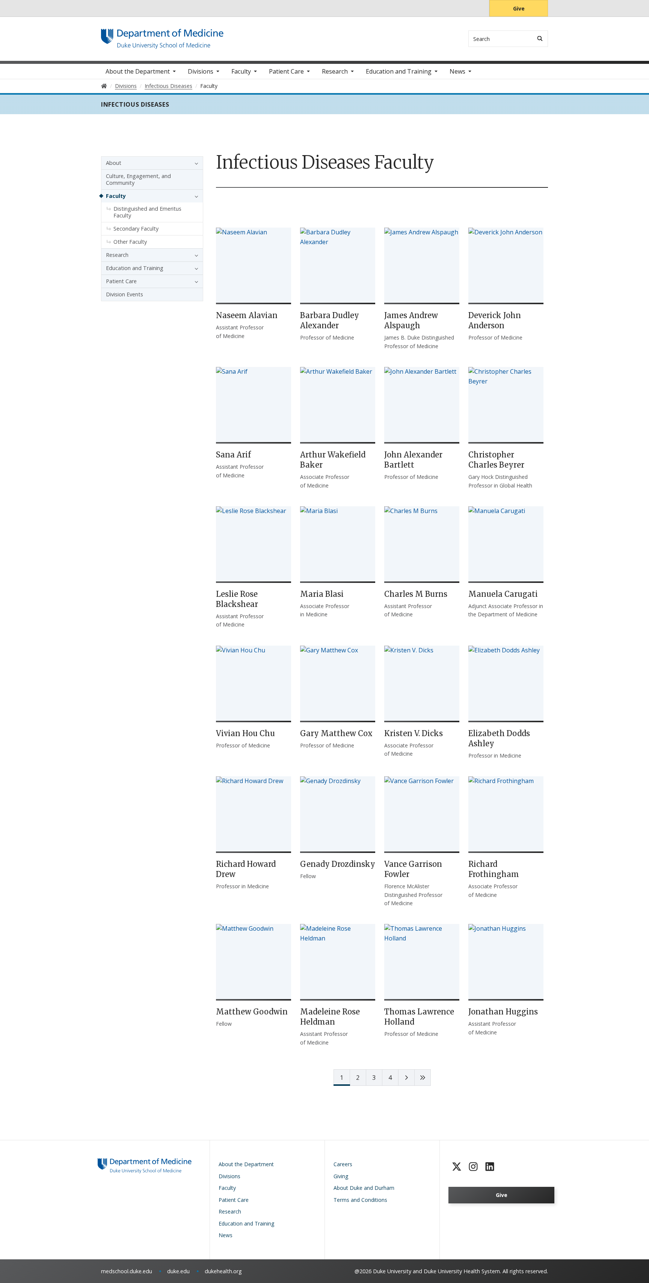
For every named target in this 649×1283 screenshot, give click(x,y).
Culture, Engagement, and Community (138, 179)
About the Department (138, 71)
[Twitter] (456, 1166)
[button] (194, 163)
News (457, 71)
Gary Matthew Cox (336, 733)
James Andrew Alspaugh (411, 320)
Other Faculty (130, 241)
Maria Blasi (322, 594)
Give (519, 8)
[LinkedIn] (489, 1166)
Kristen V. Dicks (413, 733)
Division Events (124, 294)
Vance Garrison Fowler (413, 869)
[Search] (540, 38)
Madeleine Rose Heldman (330, 1016)
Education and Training (399, 71)
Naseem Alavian (247, 315)
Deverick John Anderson (494, 320)
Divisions (200, 71)
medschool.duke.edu (126, 1271)
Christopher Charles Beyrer (496, 459)
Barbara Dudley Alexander (329, 320)
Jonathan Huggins (503, 1011)
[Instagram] (473, 1166)
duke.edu (178, 1271)
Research (335, 71)
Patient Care (286, 71)
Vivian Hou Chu (245, 733)
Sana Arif (233, 454)
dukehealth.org (223, 1271)
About (113, 162)
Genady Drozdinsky (337, 864)
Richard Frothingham (493, 869)
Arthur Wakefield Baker (332, 459)
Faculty (241, 71)
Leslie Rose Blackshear (237, 599)
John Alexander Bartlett (413, 459)
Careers (343, 1164)
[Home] (162, 36)
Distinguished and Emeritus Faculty (147, 212)
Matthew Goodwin (252, 1011)
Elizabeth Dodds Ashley (499, 738)
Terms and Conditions (360, 1199)
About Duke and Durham (364, 1187)
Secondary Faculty (135, 228)
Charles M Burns (415, 594)
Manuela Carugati (503, 594)
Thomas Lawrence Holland (419, 1016)
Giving (341, 1176)
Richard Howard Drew (246, 869)
